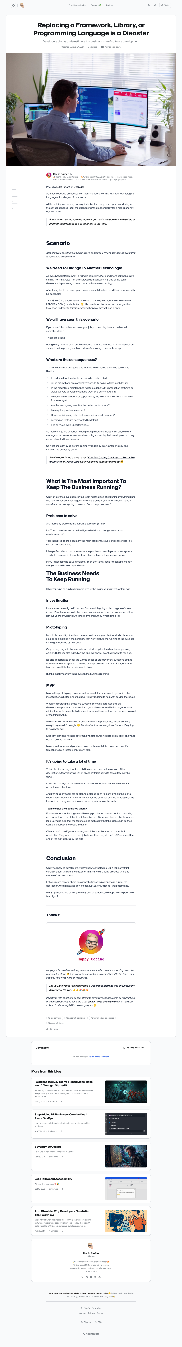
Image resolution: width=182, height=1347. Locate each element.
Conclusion (15, 257)
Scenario (14, 191)
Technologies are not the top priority (22, 252)
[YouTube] (91, 1277)
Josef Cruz (72, 462)
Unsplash (79, 187)
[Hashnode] (99, 1277)
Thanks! (13, 261)
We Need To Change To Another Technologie (20, 196)
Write (166, 5)
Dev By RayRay (61, 174)
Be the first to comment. (99, 1056)
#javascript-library (56, 1023)
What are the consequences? (17, 209)
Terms (100, 1313)
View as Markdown (113, 47)
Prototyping (15, 237)
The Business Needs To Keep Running (20, 228)
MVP (12, 241)
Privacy (91, 1313)
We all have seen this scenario (19, 203)
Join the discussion (136, 1047)
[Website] (95, 1277)
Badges (109, 5)
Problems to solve (17, 223)
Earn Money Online (77, 5)
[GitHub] (86, 1277)
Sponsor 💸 (96, 5)
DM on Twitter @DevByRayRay (100, 1002)
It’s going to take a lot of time (20, 246)
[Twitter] (82, 1277)
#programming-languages (102, 1018)
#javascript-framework (76, 1018)
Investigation (15, 233)
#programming (54, 1018)
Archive (82, 1313)
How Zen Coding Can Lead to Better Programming (92, 459)
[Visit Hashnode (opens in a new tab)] (91, 1333)
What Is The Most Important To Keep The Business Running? (20, 217)
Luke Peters (63, 187)
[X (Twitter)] (71, 174)
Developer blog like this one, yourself (112, 986)
